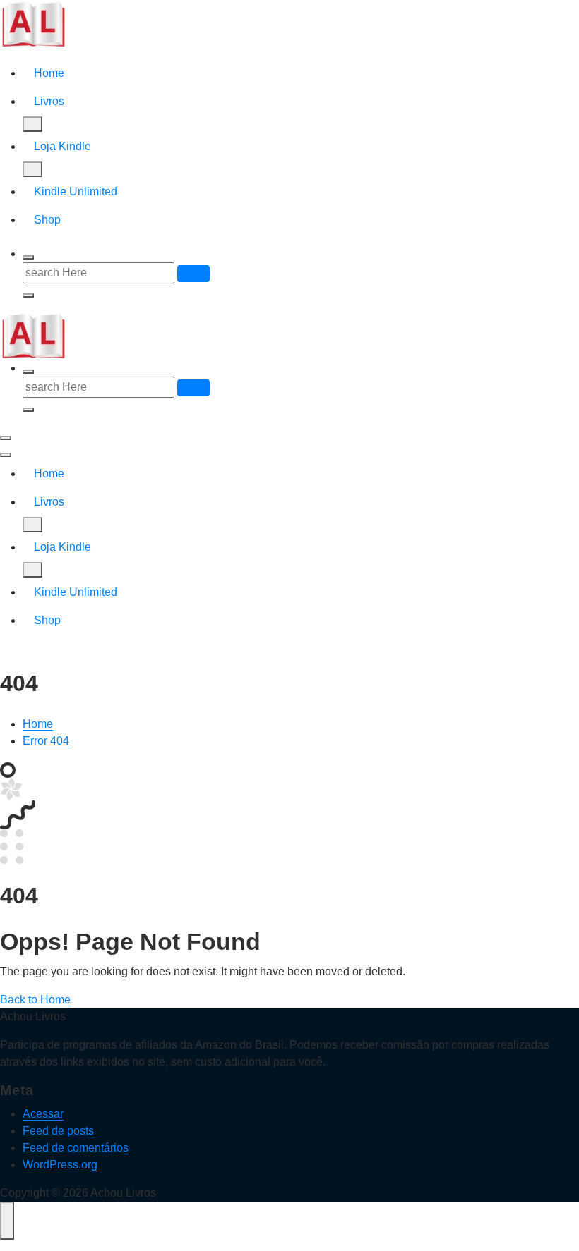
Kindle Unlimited (75, 191)
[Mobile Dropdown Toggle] (32, 124)
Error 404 (46, 741)
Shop (47, 220)
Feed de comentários (76, 1148)
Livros (49, 101)
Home (49, 73)
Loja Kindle (62, 146)
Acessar (43, 1114)
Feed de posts (58, 1131)
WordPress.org (60, 1165)
